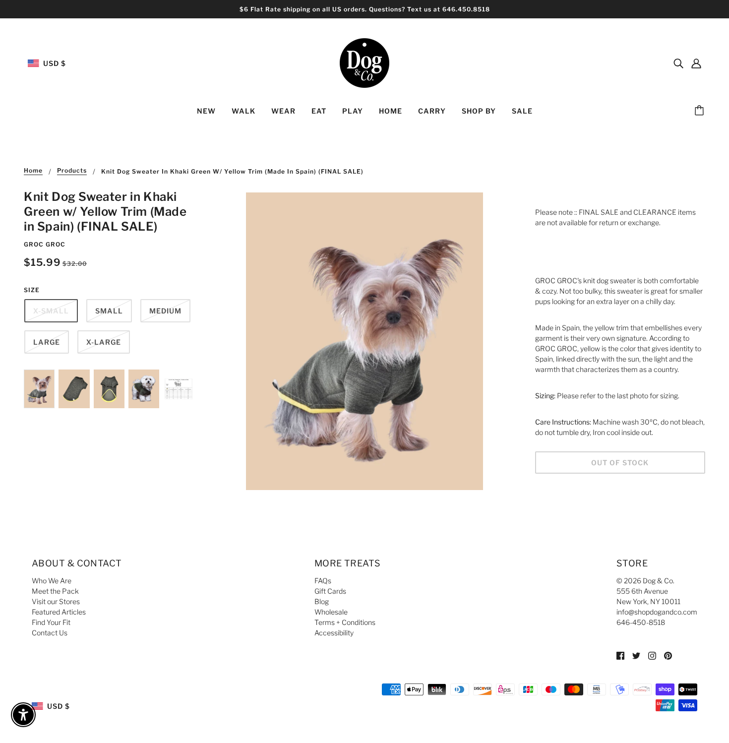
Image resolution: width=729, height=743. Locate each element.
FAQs (322, 580)
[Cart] (700, 111)
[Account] (696, 63)
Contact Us (49, 632)
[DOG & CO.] (364, 62)
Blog (321, 601)
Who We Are (51, 580)
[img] (678, 63)
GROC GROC (44, 244)
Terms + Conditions (344, 622)
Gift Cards (330, 591)
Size (32, 290)
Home (33, 171)
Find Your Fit (51, 622)
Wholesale (331, 612)
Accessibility (334, 632)
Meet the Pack (55, 591)
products (72, 171)
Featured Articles (59, 612)
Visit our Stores (56, 601)
